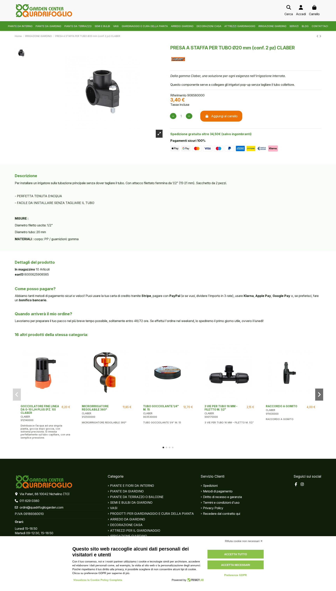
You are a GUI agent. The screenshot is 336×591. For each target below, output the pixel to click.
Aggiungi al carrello (224, 116)
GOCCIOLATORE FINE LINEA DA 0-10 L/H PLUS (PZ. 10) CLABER (40, 409)
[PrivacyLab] (195, 580)
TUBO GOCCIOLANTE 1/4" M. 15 (161, 408)
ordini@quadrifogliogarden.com (41, 507)
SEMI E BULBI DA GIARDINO (131, 502)
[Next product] (320, 36)
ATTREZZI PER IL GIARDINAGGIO (135, 530)
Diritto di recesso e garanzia (222, 497)
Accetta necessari (235, 564)
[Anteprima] (45, 401)
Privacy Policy (213, 508)
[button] (163, 447)
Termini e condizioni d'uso (221, 502)
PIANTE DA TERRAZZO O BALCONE (137, 497)
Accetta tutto (235, 554)
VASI (113, 508)
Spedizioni (210, 486)
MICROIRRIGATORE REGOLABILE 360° (95, 408)
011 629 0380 (29, 501)
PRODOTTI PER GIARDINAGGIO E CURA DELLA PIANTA (152, 514)
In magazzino (25, 269)
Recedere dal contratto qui (221, 514)
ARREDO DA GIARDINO (127, 519)
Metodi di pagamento (218, 491)
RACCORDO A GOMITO (281, 406)
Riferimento (178, 95)
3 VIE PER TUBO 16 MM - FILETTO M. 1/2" (221, 408)
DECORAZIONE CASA (126, 525)
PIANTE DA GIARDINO (127, 491)
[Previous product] (318, 36)
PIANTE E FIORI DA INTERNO (132, 486)
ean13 (19, 274)
